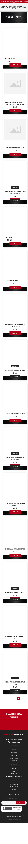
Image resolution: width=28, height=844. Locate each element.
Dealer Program (14, 758)
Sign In (14, 768)
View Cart (14, 771)
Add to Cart (15, 65)
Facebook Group (14, 760)
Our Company (14, 753)
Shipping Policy (14, 787)
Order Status (14, 773)
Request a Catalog (14, 794)
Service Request (14, 784)
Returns (14, 789)
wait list (15, 200)
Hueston (19, 816)
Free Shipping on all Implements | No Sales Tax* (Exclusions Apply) (14, 2)
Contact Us (14, 755)
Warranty (14, 792)
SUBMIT (19, 802)
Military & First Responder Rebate (14, 776)
